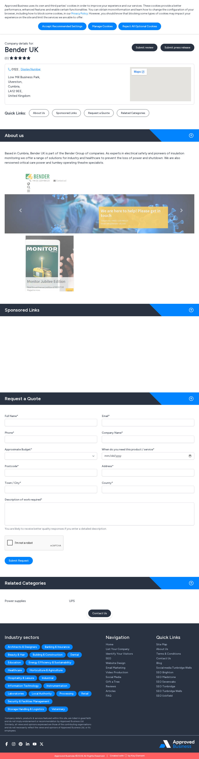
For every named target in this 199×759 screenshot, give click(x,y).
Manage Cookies (102, 26)
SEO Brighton (164, 672)
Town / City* (13, 483)
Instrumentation (56, 685)
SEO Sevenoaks (166, 681)
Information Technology (23, 685)
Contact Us (99, 613)
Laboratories (16, 693)
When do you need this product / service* (128, 449)
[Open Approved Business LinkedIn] (28, 744)
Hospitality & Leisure (21, 678)
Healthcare (15, 670)
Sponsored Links (66, 113)
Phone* (9, 432)
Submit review (144, 47)
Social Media (113, 677)
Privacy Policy (79, 13)
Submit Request (19, 560)
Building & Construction (48, 654)
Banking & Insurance (57, 647)
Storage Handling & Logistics (26, 709)
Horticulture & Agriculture (46, 670)
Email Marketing (115, 667)
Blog (159, 663)
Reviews (111, 686)
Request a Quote (99, 113)
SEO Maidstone (166, 677)
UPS (72, 601)
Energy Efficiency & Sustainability (50, 662)
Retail (84, 693)
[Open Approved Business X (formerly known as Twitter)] (42, 744)
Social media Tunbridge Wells (174, 667)
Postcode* (12, 466)
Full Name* (11, 416)
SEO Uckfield (164, 695)
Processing (66, 693)
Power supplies (15, 601)
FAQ (108, 695)
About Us (39, 113)
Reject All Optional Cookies (139, 26)
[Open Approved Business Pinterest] (21, 744)
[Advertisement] (99, 353)
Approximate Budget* (18, 449)
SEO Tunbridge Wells (169, 691)
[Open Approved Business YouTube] (35, 744)
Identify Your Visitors (119, 653)
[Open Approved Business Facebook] (7, 744)
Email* (106, 416)
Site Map (161, 644)
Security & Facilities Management (28, 701)
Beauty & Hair (16, 654)
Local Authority (42, 693)
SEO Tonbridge (165, 686)
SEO (108, 658)
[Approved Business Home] (176, 744)
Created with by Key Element (127, 755)
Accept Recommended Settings (62, 26)
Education (14, 662)
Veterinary (58, 709)
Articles (111, 691)
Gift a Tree (113, 681)
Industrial (47, 678)
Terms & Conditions (168, 653)
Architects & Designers (22, 647)
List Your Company (117, 649)
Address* (107, 466)
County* (107, 483)
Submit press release (177, 47)
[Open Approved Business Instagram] (14, 744)
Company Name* (112, 432)
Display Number (31, 69)
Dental (74, 654)
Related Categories (133, 113)
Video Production (117, 672)
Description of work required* (23, 499)
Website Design (115, 663)
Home (109, 644)
